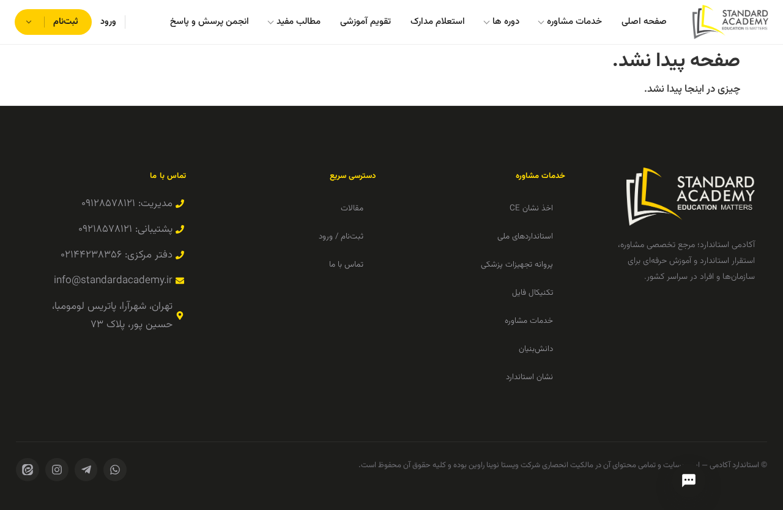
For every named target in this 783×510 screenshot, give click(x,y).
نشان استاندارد (529, 377)
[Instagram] (57, 469)
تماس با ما (346, 264)
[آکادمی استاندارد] (730, 22)
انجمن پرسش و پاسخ (209, 22)
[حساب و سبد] (30, 22)
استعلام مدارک (437, 22)
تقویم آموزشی (365, 22)
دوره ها (505, 22)
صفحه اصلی (644, 22)
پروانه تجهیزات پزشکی (517, 264)
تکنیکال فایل (532, 292)
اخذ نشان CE (531, 208)
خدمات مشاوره (574, 22)
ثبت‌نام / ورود (341, 236)
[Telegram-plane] (86, 469)
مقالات (352, 208)
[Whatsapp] (115, 469)
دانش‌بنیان (536, 348)
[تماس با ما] (689, 481)
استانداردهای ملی (525, 236)
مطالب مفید (298, 22)
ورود (108, 22)
